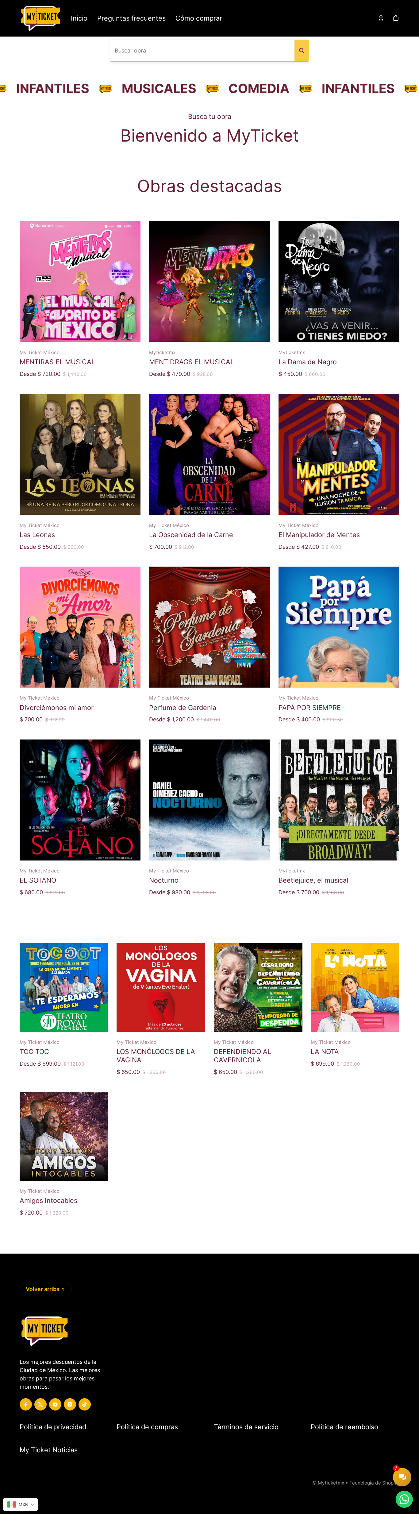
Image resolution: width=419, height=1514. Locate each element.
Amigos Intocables (48, 1200)
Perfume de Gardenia (182, 708)
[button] (395, 18)
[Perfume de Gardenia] (209, 627)
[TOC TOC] (64, 987)
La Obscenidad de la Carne (191, 535)
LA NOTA (325, 1052)
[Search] (301, 50)
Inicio (79, 18)
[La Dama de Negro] (339, 281)
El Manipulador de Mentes (319, 535)
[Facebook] (26, 1404)
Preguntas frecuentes (131, 18)
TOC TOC (34, 1052)
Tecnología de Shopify (374, 1483)
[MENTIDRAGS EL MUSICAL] (209, 281)
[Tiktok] (85, 1404)
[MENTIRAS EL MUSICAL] (80, 281)
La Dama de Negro (308, 362)
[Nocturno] (209, 799)
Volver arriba (43, 1289)
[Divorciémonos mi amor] (80, 627)
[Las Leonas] (80, 454)
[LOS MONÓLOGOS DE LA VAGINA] (161, 987)
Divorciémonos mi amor (57, 708)
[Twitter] (40, 1404)
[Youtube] (55, 1404)
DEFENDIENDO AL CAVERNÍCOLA (242, 1056)
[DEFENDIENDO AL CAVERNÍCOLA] (258, 987)
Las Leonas (37, 535)
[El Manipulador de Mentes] (339, 454)
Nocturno (164, 880)
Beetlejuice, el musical (313, 880)
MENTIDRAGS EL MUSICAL (191, 362)
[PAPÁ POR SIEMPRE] (339, 627)
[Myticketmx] (40, 18)
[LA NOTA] (355, 987)
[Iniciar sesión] (381, 18)
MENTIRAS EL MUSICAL (57, 362)
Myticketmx (331, 1483)
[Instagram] (70, 1404)
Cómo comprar (198, 18)
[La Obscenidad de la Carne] (209, 454)
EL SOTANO (38, 880)
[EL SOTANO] (80, 799)
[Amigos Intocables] (64, 1136)
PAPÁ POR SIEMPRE (310, 708)
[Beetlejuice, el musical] (339, 799)
